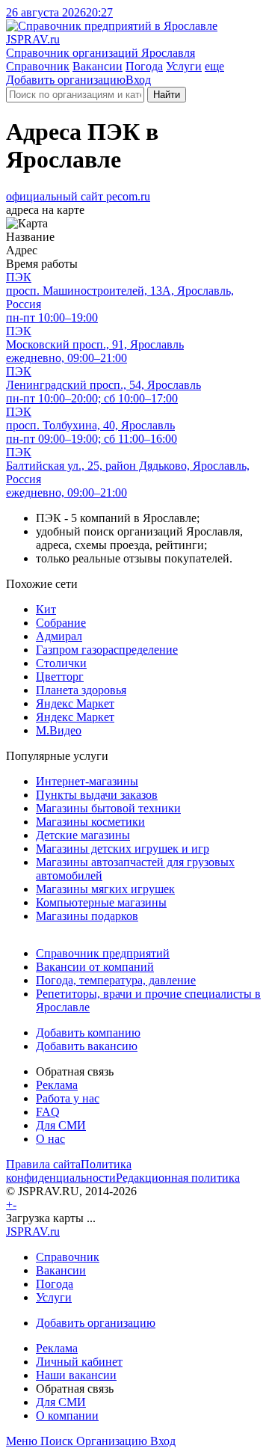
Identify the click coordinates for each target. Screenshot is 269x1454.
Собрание (61, 622)
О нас (50, 1138)
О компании (67, 1415)
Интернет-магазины (87, 781)
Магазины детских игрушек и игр (122, 848)
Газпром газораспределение (107, 649)
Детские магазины (83, 835)
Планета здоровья (81, 690)
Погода (144, 66)
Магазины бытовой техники (108, 808)
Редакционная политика (178, 1177)
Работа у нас (67, 1098)
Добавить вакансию (86, 1046)
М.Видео (58, 730)
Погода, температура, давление (116, 980)
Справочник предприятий (103, 953)
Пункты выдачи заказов (97, 794)
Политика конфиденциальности (69, 1171)
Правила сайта (43, 1164)
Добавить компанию (88, 1032)
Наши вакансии (76, 1375)
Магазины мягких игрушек (105, 889)
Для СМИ (61, 1125)
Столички (61, 663)
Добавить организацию (66, 79)
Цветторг (60, 676)
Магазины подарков (87, 915)
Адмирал (59, 636)
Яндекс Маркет (75, 703)
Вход (138, 79)
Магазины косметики (90, 821)
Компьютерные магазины (101, 902)
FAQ (48, 1111)
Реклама (57, 1085)
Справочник (37, 66)
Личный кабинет (79, 1361)
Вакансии (97, 66)
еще (214, 66)
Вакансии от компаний (95, 966)
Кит (46, 609)
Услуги (184, 66)
